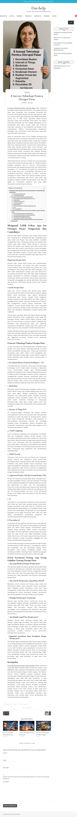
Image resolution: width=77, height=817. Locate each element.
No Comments (27, 707)
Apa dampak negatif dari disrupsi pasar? (23, 217)
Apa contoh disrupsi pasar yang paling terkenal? (24, 214)
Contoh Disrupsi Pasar (19, 195)
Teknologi (28, 16)
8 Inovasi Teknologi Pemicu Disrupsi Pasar (22, 196)
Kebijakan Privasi (42, 1)
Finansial (47, 16)
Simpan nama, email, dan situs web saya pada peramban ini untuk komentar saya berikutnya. (26, 777)
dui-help (31, 102)
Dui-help (38, 8)
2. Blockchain (16, 200)
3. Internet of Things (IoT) (19, 201)
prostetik (37, 538)
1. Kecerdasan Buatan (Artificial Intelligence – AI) (24, 198)
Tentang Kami (32, 1)
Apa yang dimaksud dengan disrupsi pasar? (23, 213)
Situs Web (6, 767)
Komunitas (37, 16)
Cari (71, 22)
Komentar (6, 781)
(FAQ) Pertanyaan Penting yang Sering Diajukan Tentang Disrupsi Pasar (28, 211)
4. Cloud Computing (18, 202)
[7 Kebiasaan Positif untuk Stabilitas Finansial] (47, 713)
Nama (5, 753)
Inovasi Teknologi (23, 704)
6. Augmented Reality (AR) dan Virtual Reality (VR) (25, 205)
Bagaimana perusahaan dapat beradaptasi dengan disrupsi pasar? (28, 219)
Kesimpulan (14, 220)
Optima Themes (16, 814)
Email (5, 760)
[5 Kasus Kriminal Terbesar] (6, 713)
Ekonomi (15, 704)
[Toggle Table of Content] (43, 188)
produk (20, 280)
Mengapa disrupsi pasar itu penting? (22, 216)
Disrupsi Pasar (8, 704)
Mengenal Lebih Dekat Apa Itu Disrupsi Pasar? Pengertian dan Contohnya (27, 191)
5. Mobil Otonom (17, 204)
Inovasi (27, 92)
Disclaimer (51, 1)
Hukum (54, 16)
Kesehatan (3, 16)
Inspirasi (19, 16)
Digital (11, 16)
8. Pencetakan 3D (17, 208)
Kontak (26, 1)
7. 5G (14, 207)
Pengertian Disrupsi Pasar (19, 193)
